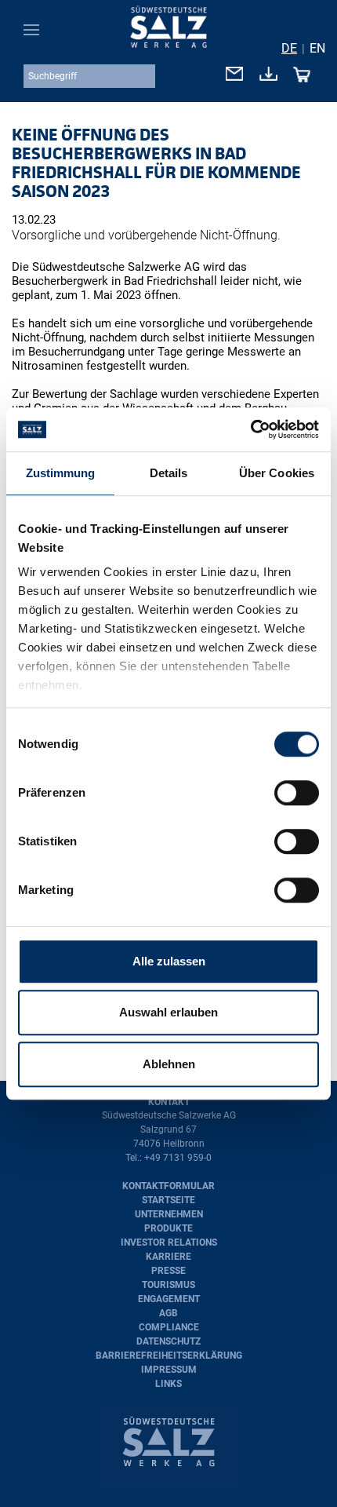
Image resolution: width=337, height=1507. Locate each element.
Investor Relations (169, 1242)
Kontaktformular (168, 1185)
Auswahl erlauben (168, 1012)
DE (289, 48)
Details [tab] (169, 473)
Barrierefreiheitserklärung (169, 1355)
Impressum (169, 1369)
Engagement (169, 1299)
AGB (168, 1313)
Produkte (168, 1228)
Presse (168, 1270)
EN (317, 48)
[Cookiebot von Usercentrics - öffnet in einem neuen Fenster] (250, 429)
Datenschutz (168, 1341)
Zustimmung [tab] (61, 473)
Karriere (168, 1256)
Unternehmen (169, 1214)
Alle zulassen (168, 961)
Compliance (169, 1327)
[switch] (296, 792)
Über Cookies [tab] (276, 473)
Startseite (168, 1200)
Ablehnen (169, 1064)
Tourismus (168, 1284)
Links (168, 1383)
